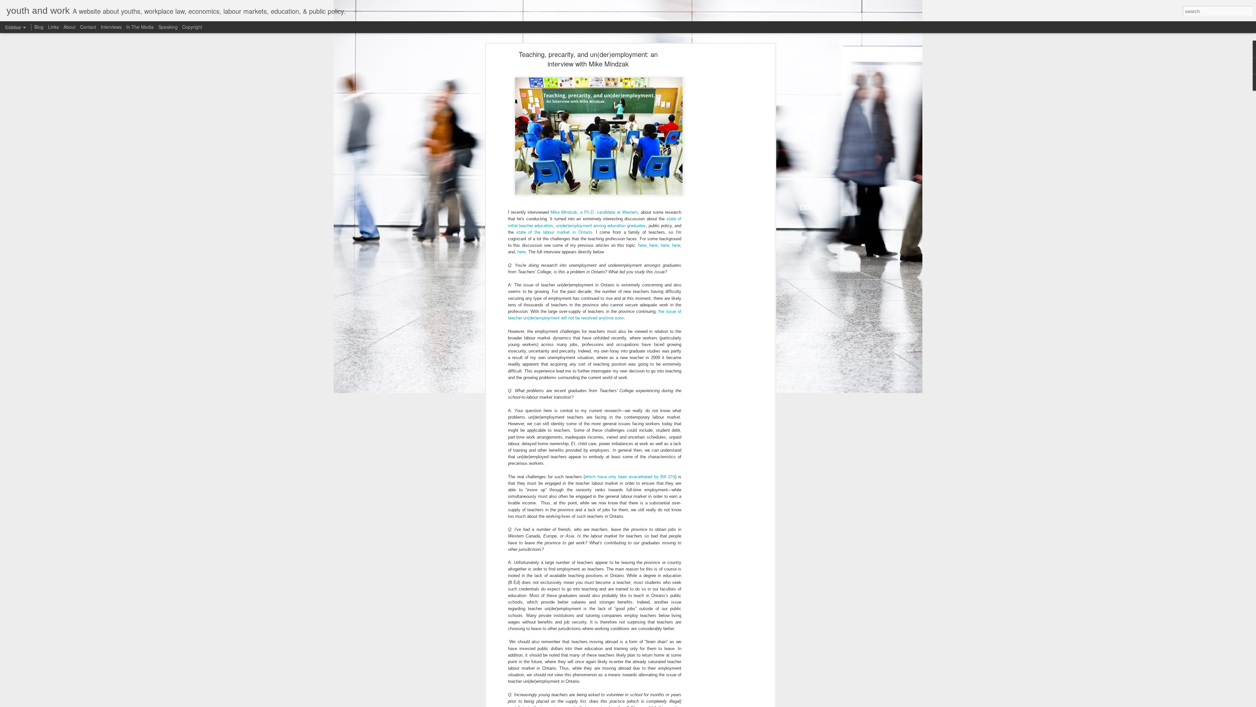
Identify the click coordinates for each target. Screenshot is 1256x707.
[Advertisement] (717, 156)
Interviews (111, 27)
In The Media (140, 27)
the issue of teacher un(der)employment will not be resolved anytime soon (594, 314)
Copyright (192, 27)
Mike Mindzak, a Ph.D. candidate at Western (594, 212)
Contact (88, 27)
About (69, 27)
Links (53, 27)
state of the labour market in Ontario (554, 232)
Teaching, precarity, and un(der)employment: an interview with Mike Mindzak (588, 58)
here (642, 245)
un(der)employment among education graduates (601, 225)
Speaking (168, 27)
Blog (39, 27)
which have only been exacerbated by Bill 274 (630, 476)
